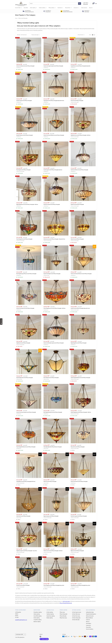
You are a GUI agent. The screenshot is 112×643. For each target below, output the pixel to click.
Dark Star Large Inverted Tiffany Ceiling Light (24, 100)
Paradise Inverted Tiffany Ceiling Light (23, 585)
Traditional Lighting (50, 614)
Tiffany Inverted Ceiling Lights (22, 18)
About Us (90, 7)
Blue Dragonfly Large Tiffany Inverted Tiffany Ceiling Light (26, 273)
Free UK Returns (48, 11)
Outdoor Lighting (42, 7)
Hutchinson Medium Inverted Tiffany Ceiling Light (79, 169)
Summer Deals (17, 7)
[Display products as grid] (92, 34)
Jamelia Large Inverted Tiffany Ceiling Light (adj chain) (53, 169)
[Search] (79, 3)
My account (85, 4)
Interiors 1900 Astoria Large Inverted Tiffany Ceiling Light (26, 412)
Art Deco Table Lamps (76, 614)
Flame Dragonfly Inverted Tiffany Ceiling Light (24, 239)
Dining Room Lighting (38, 612)
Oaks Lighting (46, 448)
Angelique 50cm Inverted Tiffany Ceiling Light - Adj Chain (80, 135)
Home (16, 18)
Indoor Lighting (33, 7)
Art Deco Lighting (50, 612)
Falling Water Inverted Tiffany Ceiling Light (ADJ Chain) (25, 481)
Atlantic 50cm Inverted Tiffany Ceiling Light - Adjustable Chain (54, 239)
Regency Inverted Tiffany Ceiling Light (77, 550)
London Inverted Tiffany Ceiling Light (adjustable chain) (80, 308)
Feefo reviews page (66, 601)
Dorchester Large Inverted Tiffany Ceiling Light (79, 516)
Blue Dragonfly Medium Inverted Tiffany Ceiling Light (53, 412)
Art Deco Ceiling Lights (76, 617)
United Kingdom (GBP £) (19, 634)
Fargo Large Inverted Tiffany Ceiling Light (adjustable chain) (54, 100)
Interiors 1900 (18, 67)
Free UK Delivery (29, 11)
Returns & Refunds (89, 617)
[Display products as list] (94, 34)
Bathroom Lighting (37, 621)
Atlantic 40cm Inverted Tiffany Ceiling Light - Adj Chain (53, 550)
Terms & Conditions (89, 629)
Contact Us (88, 619)
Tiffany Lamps (62, 612)
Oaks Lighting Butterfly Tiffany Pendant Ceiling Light (53, 446)
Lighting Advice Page (90, 612)
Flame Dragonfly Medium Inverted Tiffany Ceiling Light (25, 446)
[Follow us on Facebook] (40, 636)
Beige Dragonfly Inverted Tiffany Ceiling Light (78, 342)
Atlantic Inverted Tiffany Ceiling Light (77, 239)
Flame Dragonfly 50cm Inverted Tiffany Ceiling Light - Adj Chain (54, 308)
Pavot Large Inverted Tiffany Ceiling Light (23, 169)
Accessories (76, 7)
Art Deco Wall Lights (76, 619)
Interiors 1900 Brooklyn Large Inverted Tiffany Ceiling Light (54, 342)
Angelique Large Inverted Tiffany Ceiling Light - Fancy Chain (26, 550)
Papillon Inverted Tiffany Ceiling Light (77, 204)
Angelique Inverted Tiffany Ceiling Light (23, 342)
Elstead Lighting (46, 275)
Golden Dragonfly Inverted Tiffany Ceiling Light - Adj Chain (81, 412)
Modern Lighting (50, 617)
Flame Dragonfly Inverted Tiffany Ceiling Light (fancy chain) (54, 585)
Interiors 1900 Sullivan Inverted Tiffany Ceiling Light (25, 308)
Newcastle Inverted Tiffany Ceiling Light (78, 446)
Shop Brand (60, 7)
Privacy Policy (88, 627)
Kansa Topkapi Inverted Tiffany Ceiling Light (51, 377)
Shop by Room (67, 7)
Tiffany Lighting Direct (75, 102)
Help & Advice (86, 11)
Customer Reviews (67, 11)
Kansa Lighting (46, 379)
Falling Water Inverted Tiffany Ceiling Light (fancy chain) (80, 585)
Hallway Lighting (37, 614)
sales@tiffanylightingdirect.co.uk (21, 619)
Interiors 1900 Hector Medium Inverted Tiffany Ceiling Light (54, 135)
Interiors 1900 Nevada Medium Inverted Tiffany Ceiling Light (81, 273)
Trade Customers (84, 7)
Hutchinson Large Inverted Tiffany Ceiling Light (52, 204)
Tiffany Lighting (51, 7)
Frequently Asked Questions (91, 614)
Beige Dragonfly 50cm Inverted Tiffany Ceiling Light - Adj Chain (27, 204)
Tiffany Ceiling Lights (63, 614)
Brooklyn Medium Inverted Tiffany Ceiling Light (24, 135)
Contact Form (88, 625)
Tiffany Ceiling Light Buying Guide (65, 603)
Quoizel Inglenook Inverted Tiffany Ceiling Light (24, 377)
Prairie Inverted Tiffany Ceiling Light (77, 100)
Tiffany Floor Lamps (63, 617)
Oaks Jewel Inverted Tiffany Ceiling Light (23, 516)
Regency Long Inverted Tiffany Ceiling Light (51, 516)
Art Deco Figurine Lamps (76, 612)
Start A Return (88, 623)
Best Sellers (26, 7)
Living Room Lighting (37, 619)
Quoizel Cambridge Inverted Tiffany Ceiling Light (52, 273)
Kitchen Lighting (37, 617)
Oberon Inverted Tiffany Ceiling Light (50, 481)
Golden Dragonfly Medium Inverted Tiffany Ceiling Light (80, 377)
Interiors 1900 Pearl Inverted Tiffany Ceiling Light (79, 481)
